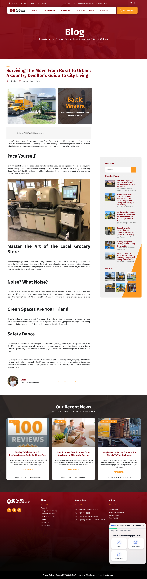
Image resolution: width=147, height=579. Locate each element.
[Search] (133, 170)
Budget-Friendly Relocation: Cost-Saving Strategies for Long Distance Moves (125, 231)
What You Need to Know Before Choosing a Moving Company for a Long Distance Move (126, 256)
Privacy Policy (48, 575)
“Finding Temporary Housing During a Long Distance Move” (126, 244)
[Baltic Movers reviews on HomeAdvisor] (131, 3)
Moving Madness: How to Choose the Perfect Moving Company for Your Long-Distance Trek (126, 216)
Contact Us (103, 10)
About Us (36, 10)
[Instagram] (135, 3)
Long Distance (50, 10)
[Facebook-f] (127, 3)
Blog (91, 10)
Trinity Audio (29, 133)
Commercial (80, 10)
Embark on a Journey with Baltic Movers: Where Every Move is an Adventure (126, 184)
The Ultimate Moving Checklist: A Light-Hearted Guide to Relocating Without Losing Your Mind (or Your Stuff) (125, 199)
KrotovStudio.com (105, 575)
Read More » (27, 470)
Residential (65, 10)
